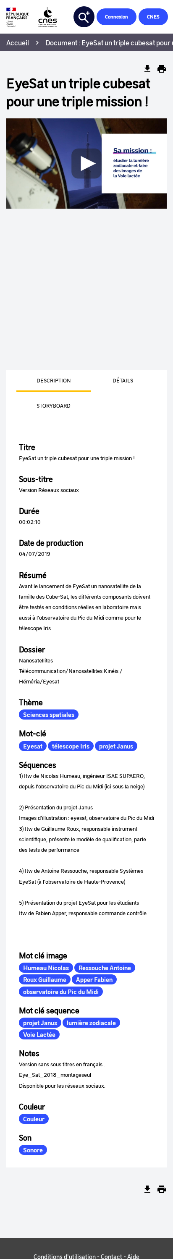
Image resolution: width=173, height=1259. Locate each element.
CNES (153, 16)
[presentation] (43, 381)
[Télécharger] (147, 69)
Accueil (17, 42)
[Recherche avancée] (83, 16)
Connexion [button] (116, 16)
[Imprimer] (162, 69)
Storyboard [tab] (54, 405)
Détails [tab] (123, 380)
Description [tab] (54, 380)
